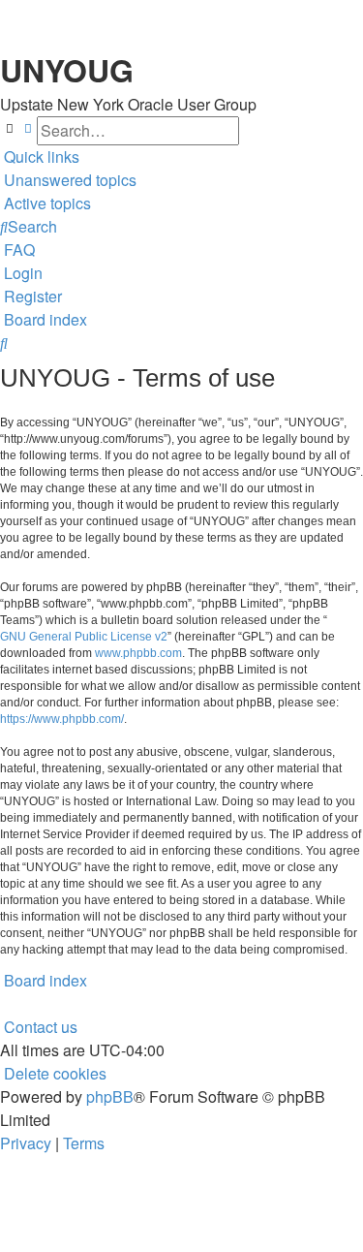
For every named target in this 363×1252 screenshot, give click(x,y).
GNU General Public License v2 (83, 636)
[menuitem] (68, 180)
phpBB (110, 1096)
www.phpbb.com (138, 653)
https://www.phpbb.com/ (62, 719)
